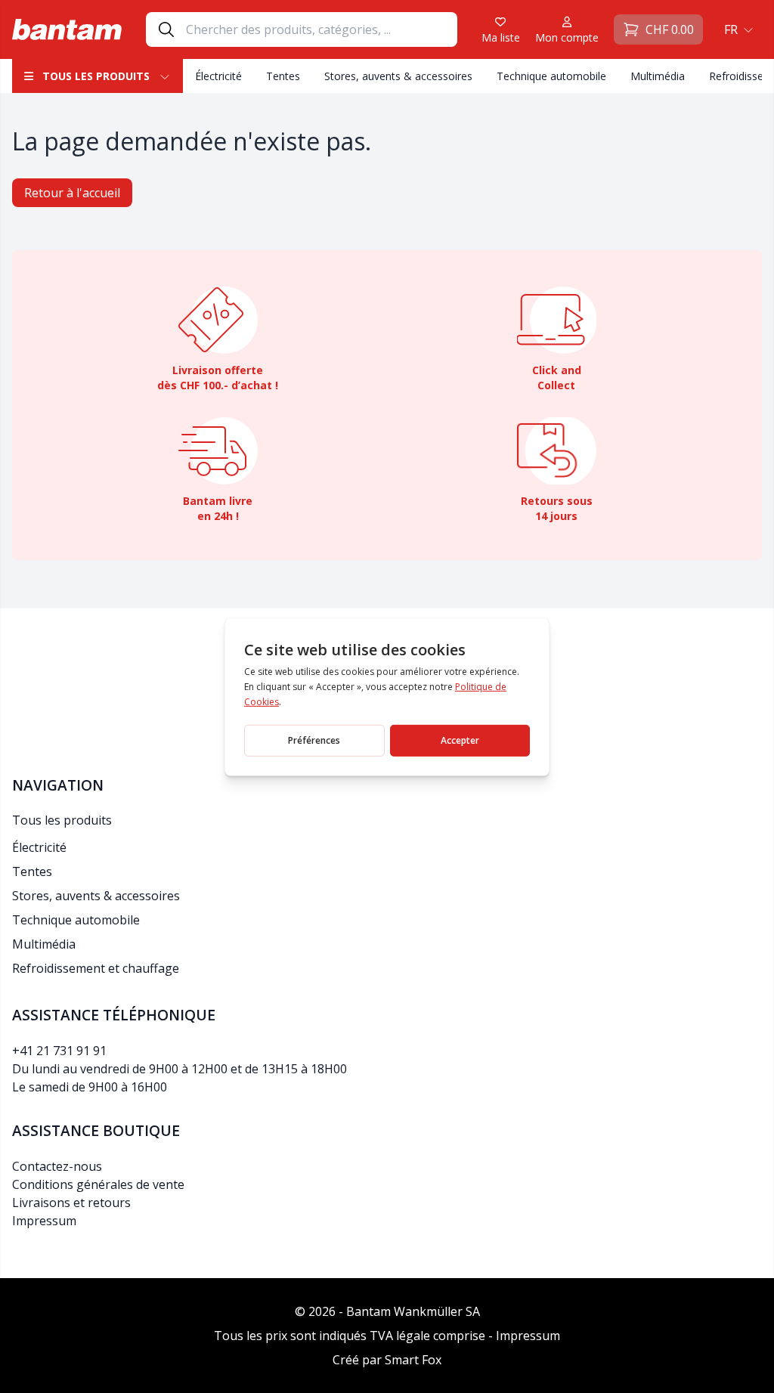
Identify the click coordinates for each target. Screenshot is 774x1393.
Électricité (218, 76)
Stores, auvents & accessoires (398, 76)
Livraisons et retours (71, 1202)
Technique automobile (551, 76)
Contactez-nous (57, 1166)
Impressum (44, 1220)
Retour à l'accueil (72, 192)
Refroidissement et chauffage (95, 968)
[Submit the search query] (166, 29)
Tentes (283, 76)
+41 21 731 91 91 (59, 1050)
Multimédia (657, 76)
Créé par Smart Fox (387, 1359)
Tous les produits (96, 76)
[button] (737, 29)
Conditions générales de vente (98, 1184)
